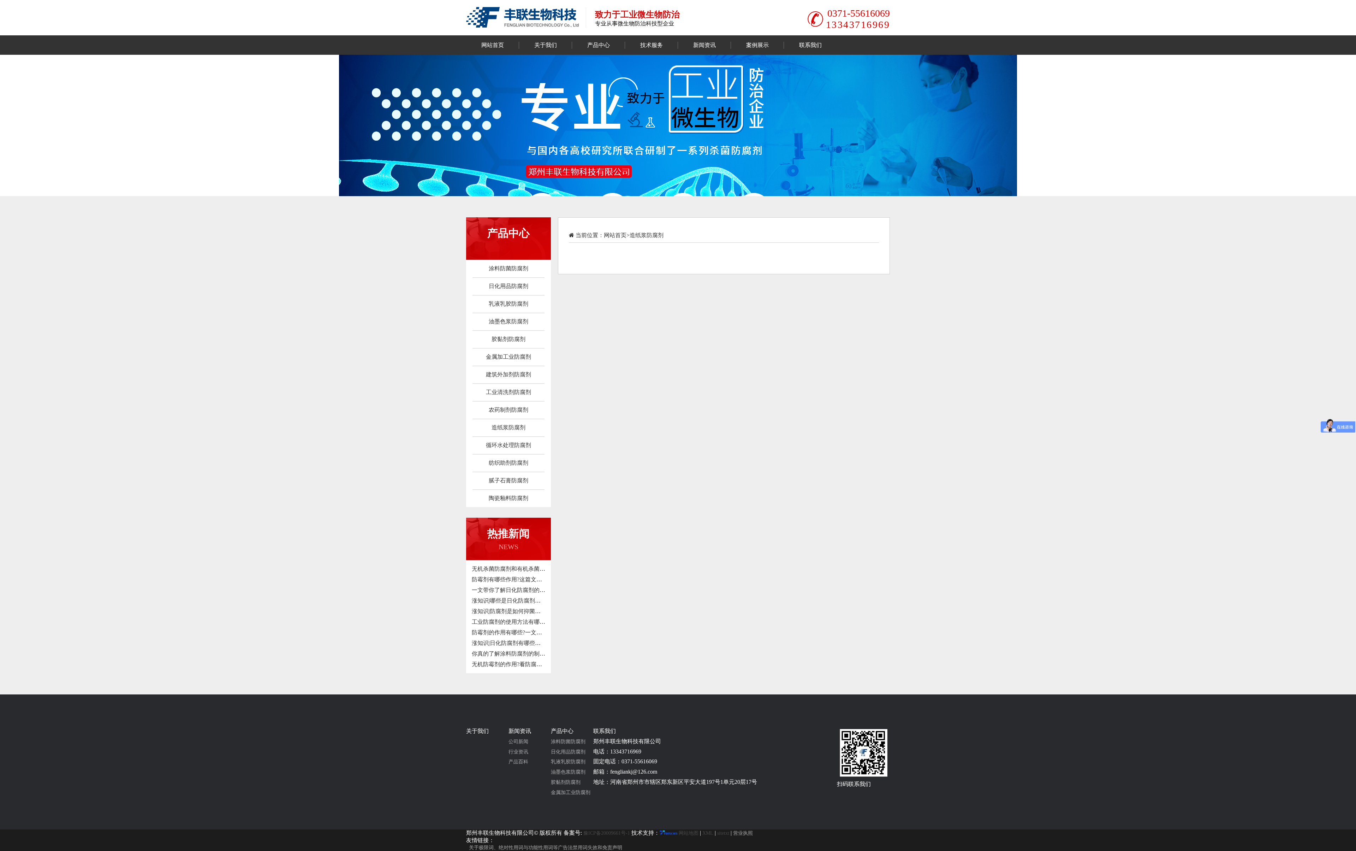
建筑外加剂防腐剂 (508, 374)
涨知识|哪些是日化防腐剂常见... (511, 601)
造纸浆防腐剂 (508, 427)
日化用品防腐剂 (508, 286)
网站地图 (688, 833)
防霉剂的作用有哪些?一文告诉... (512, 632)
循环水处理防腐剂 (508, 445)
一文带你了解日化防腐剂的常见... (513, 590)
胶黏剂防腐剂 (508, 339)
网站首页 (492, 45)
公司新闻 (518, 741)
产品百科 (518, 761)
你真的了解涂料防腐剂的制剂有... (513, 654)
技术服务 (651, 45)
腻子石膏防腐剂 (508, 480)
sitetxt (723, 833)
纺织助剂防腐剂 (508, 463)
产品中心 (598, 45)
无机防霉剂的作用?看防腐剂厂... (512, 664)
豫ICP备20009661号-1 (606, 833)
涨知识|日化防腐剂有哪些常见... (511, 643)
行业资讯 (518, 752)
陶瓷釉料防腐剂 (508, 498)
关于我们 (545, 45)
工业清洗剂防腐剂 (508, 392)
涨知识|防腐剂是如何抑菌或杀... (511, 611)
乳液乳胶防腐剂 (508, 304)
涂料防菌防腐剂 (508, 268)
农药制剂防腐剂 (508, 410)
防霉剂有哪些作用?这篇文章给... (512, 579)
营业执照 (743, 833)
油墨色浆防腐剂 (508, 321)
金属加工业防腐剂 (508, 357)
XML (707, 833)
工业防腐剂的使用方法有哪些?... (512, 622)
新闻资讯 (704, 45)
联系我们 (810, 45)
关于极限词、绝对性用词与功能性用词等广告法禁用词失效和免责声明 (545, 847)
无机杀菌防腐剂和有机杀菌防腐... (513, 569)
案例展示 (757, 45)
